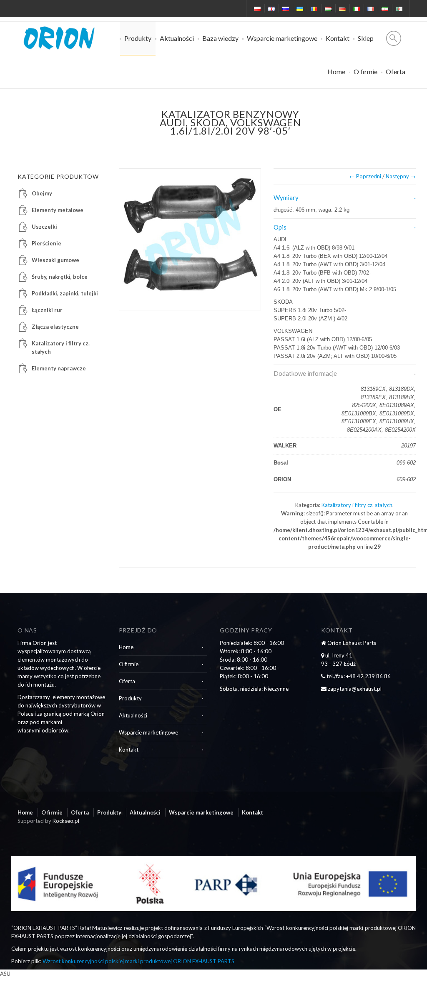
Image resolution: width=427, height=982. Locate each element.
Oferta (395, 71)
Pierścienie (46, 243)
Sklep (366, 38)
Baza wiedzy (220, 38)
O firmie (365, 71)
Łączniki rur (47, 310)
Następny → (401, 176)
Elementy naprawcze (59, 368)
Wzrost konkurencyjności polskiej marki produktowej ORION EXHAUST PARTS (138, 961)
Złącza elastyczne (55, 326)
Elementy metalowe (57, 210)
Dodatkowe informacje (305, 373)
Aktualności (177, 38)
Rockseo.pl (66, 820)
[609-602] (190, 239)
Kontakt (337, 38)
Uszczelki (44, 226)
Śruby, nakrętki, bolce (60, 276)
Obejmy (42, 193)
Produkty (137, 38)
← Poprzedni (365, 176)
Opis (280, 227)
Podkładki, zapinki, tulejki (65, 293)
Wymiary (286, 197)
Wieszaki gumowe (55, 260)
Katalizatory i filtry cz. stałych (357, 505)
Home (336, 71)
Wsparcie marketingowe (282, 38)
